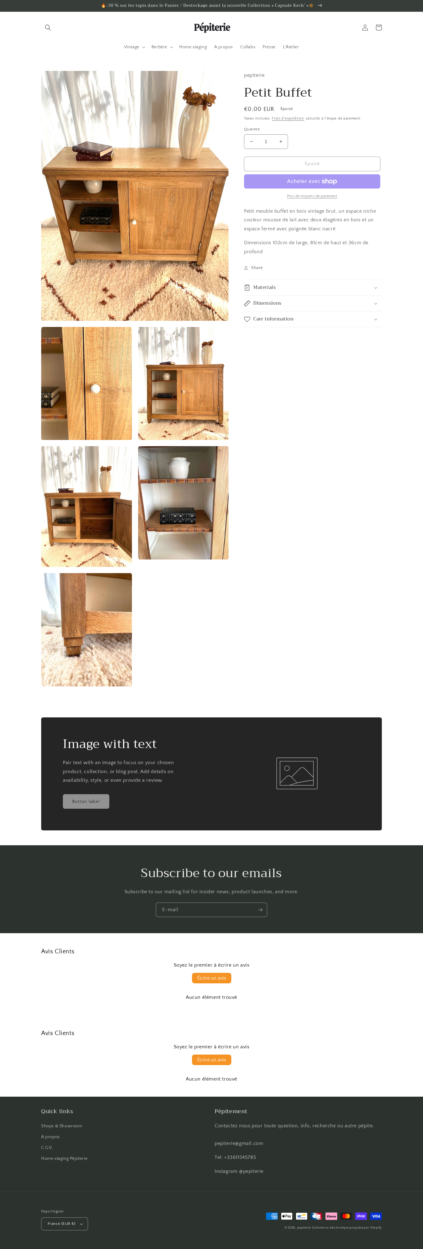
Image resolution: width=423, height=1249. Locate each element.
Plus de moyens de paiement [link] (312, 196)
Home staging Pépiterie (64, 1158)
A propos (50, 1136)
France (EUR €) (62, 1223)
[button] (48, 27)
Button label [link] (86, 801)
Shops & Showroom (61, 1126)
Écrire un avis (211, 978)
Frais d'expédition (288, 118)
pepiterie (304, 1227)
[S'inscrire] (260, 910)
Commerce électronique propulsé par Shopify (347, 1227)
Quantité (252, 129)
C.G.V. (47, 1147)
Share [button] (257, 267)
